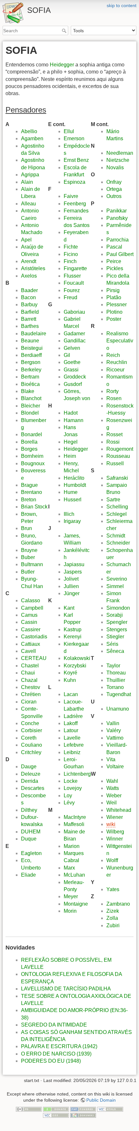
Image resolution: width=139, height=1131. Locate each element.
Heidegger (62, 64)
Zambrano (118, 904)
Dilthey (29, 810)
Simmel (115, 586)
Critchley (31, 752)
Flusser (72, 276)
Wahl (112, 781)
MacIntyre (75, 817)
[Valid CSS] (56, 1115)
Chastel (30, 665)
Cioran (29, 701)
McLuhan (74, 875)
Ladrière (73, 716)
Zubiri (113, 925)
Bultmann (32, 564)
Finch (70, 261)
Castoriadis (34, 636)
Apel (26, 239)
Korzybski (75, 665)
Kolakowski (77, 658)
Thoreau (116, 672)
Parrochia (117, 239)
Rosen (114, 398)
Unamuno (117, 709)
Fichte (71, 247)
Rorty (112, 391)
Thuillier (115, 680)
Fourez (72, 290)
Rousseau (118, 456)
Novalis (115, 167)
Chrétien (31, 694)
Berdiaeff (31, 355)
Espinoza (74, 182)
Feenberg (75, 203)
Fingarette (75, 268)
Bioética (30, 384)
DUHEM (30, 831)
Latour (71, 730)
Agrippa (30, 174)
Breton (28, 499)
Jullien (71, 586)
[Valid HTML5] (110, 1108)
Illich (69, 514)
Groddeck (75, 376)
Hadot (71, 413)
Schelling (117, 506)
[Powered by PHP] (83, 1108)
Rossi (113, 442)
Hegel (71, 442)
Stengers (116, 629)
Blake (27, 391)
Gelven (72, 348)
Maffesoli (74, 824)
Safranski (117, 478)
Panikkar (116, 210)
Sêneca (115, 651)
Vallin (112, 723)
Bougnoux (33, 463)
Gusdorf (73, 384)
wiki (110, 824)
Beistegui (32, 348)
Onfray (114, 182)
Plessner (116, 304)
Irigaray (72, 521)
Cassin (29, 622)
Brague (29, 485)
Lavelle (72, 738)
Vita (110, 759)
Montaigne (76, 904)
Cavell (28, 651)
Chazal (29, 680)
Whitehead (118, 810)
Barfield (30, 312)
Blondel (30, 413)
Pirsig (113, 290)
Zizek (112, 911)
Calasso (30, 600)
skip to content (121, 5)
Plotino (114, 312)
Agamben (32, 138)
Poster (113, 319)
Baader (29, 290)
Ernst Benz (76, 160)
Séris (112, 644)
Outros (114, 196)
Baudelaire (33, 333)
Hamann (73, 420)
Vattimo (114, 738)
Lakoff (71, 723)
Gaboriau (74, 312)
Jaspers (73, 572)
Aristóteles (33, 268)
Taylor (113, 665)
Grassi (71, 369)
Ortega (114, 189)
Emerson (74, 138)
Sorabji (114, 615)
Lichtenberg (77, 774)
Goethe (72, 362)
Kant (69, 608)
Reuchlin (116, 362)
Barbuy (29, 304)
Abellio (29, 131)
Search (65, 30)
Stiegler (115, 636)
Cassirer (30, 629)
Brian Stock (34, 506)
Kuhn (70, 680)
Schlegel (116, 514)
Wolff (112, 860)
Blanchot (31, 398)
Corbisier (31, 730)
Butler (28, 572)
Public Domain (101, 1100)
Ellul (69, 131)
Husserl (72, 499)
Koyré (70, 672)
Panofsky (117, 218)
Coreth (29, 738)
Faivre (71, 196)
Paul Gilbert (120, 254)
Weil (111, 802)
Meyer (71, 896)
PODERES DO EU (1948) (51, 1061)
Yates (112, 889)
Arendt (28, 261)
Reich (113, 355)
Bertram (30, 376)
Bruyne (29, 550)
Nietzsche (117, 160)
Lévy (69, 802)
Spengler (116, 622)
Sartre (113, 499)
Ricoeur (115, 369)
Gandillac (75, 340)
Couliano (31, 745)
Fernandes (76, 210)
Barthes (30, 326)
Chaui (28, 672)
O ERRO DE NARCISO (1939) (56, 1054)
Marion (72, 846)
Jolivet (71, 579)
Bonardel (31, 434)
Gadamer (74, 333)
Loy (68, 795)
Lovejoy (73, 788)
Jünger (72, 593)
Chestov (30, 687)
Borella (29, 442)
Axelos (29, 276)
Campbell (32, 608)
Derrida (29, 781)
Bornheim (32, 456)
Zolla (112, 918)
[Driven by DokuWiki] (83, 1115)
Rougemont (119, 449)
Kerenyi (72, 636)
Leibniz (72, 752)
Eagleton (31, 853)
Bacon (28, 297)
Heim (70, 456)
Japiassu (74, 564)
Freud (70, 297)
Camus (29, 615)
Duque (29, 838)
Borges (29, 449)
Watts (112, 788)
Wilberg (115, 831)
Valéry (113, 730)
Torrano (115, 687)
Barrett (28, 319)
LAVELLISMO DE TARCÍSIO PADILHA (66, 988)
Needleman (119, 153)
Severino (116, 579)
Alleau (28, 203)
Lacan (71, 694)
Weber (114, 795)
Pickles (114, 268)
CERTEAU (34, 658)
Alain (27, 182)
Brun (26, 528)
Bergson (30, 362)
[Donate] (56, 1108)
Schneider (118, 543)
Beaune (30, 340)
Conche (30, 723)
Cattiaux (30, 644)
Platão (113, 297)
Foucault (74, 283)
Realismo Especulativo (119, 341)
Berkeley (31, 369)
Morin (70, 911)
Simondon (118, 608)
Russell (115, 463)
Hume (71, 492)
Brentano (31, 492)
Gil (67, 355)
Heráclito (74, 478)
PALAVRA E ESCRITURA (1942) (59, 1046)
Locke (71, 781)
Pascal (114, 247)
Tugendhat (118, 694)
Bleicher (30, 405)
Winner (114, 838)
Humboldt (75, 485)
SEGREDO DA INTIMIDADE (54, 1025)
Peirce (113, 261)
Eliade (28, 875)
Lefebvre (74, 745)
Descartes (32, 788)
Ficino (71, 254)
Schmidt (115, 535)
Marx (69, 867)
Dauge (29, 766)
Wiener (114, 817)
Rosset (114, 434)
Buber (28, 557)
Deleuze (30, 774)
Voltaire (115, 766)
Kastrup (72, 629)
